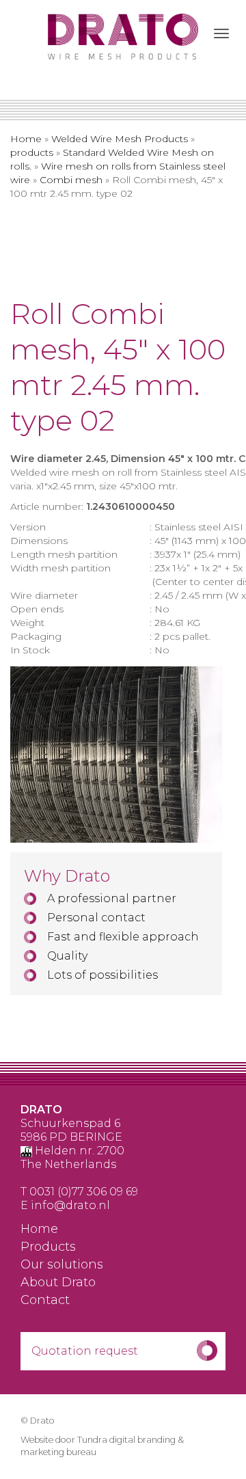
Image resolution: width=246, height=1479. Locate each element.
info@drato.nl (70, 1205)
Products (48, 1247)
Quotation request (84, 1350)
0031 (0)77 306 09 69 (83, 1191)
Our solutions (61, 1265)
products (31, 152)
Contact (45, 1300)
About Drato (58, 1283)
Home (26, 139)
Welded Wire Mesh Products (119, 139)
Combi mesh (71, 180)
